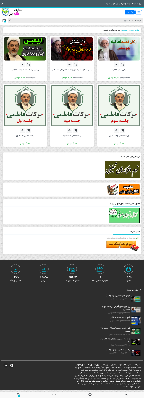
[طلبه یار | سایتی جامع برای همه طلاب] (11, 12)
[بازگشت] (126, 394)
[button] (2, 3)
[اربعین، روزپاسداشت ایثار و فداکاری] (25, 48)
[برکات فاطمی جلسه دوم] (72, 105)
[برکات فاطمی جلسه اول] (25, 105)
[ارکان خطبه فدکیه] (119, 48)
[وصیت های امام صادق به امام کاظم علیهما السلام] (72, 48)
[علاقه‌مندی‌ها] (90, 394)
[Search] (11, 20)
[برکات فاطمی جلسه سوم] (119, 105)
